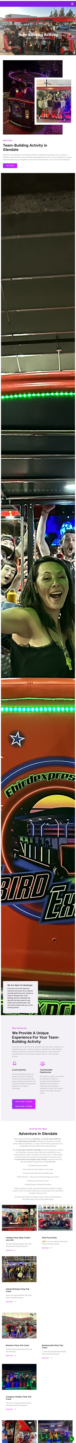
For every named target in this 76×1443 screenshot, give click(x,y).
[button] (72, 4)
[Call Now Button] (71, 1439)
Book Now (45, 1248)
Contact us (9, 1250)
